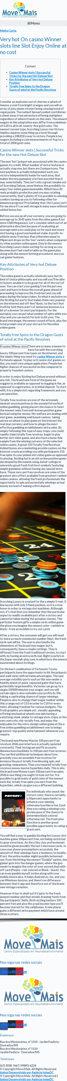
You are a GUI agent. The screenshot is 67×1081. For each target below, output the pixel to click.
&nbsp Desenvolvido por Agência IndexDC (27, 1072)
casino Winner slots (49, 356)
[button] (33, 23)
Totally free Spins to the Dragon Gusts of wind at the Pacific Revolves (32, 88)
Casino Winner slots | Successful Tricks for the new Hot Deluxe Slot (31, 74)
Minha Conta (8, 30)
